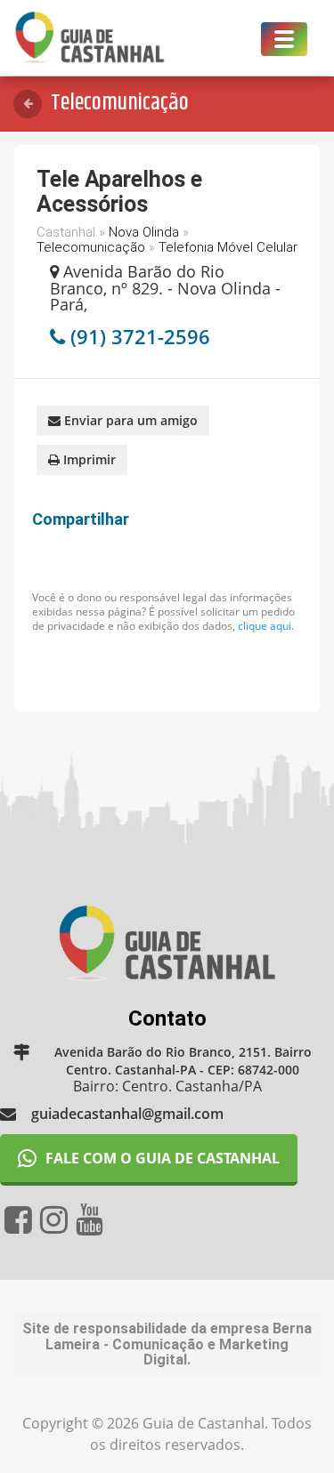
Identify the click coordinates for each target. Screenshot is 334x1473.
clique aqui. (266, 625)
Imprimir (88, 459)
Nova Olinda (144, 232)
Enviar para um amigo (129, 420)
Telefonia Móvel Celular (228, 247)
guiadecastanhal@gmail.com (127, 1113)
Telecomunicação (91, 247)
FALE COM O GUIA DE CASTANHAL (162, 1158)
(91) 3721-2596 (140, 336)
